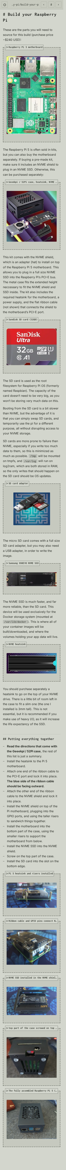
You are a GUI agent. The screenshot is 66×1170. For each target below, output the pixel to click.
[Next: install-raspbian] (59, 4)
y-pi (16, 4)
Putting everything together (31, 739)
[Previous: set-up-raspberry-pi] (44, 4)
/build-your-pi (29, 4)
